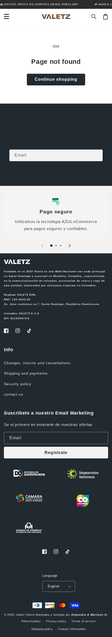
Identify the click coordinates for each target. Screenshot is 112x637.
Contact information (72, 629)
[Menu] (6, 16)
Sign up (56, 170)
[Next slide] (69, 246)
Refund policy (31, 621)
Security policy (17, 384)
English (54, 586)
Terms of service (83, 621)
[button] (94, 16)
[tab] (51, 245)
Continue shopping (56, 79)
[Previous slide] (42, 246)
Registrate (56, 452)
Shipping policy (42, 629)
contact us (13, 394)
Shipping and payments (26, 373)
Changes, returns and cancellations (37, 363)
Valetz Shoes (25, 614)
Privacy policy (56, 621)
